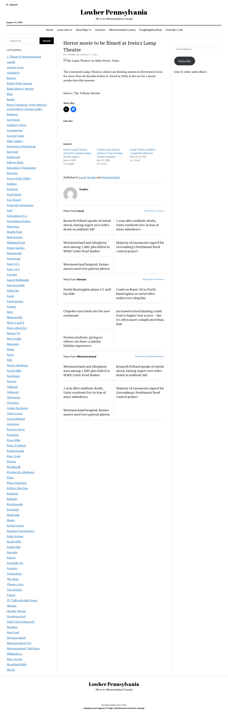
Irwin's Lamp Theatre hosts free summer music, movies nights (77, 153)
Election (12, 173)
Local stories (15, 301)
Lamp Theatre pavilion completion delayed (143, 151)
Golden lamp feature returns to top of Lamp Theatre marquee (110, 153)
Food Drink (14, 194)
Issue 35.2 (13, 269)
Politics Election (17, 488)
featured (12, 189)
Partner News (16, 429)
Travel (11, 595)
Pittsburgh (14, 467)
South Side (13, 547)
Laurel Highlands (18, 280)
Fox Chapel (14, 200)
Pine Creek (13, 456)
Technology (14, 574)
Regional (12, 493)
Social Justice (15, 525)
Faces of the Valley (19, 178)
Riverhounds (15, 504)
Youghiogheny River (150, 30)
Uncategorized (16, 616)
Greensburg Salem (18, 221)
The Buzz (13, 579)
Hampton (13, 226)
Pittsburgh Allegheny (20, 472)
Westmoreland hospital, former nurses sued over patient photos (86, 266)
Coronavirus (14, 130)
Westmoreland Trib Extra (23, 648)
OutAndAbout (16, 419)
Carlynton (13, 120)
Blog (10, 94)
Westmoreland (16, 638)
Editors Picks (15, 162)
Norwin (11, 381)
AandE (11, 62)
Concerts (100, 30)
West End (13, 632)
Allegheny (13, 73)
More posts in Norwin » (154, 279)
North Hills (14, 371)
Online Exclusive (17, 408)
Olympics (13, 403)
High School (14, 237)
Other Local (14, 413)
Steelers (12, 568)
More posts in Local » (154, 210)
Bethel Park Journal (19, 83)
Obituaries (13, 397)
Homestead (14, 253)
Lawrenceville (16, 285)
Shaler (11, 520)
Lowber (11, 307)
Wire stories (14, 659)
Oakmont (13, 392)
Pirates (11, 461)
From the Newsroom (20, 205)
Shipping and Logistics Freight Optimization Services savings (114, 708)
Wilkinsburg (14, 654)
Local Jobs (63, 30)
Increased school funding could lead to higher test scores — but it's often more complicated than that (140, 317)
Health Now (14, 232)
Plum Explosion (17, 483)
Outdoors (13, 424)
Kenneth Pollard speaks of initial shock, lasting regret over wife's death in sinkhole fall (87, 224)
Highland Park (16, 242)
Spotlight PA (15, 563)
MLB (10, 312)
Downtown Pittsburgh (21, 146)
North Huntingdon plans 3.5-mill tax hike (87, 291)
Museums (13, 344)
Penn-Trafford (16, 445)
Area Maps (82, 30)
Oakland (12, 387)
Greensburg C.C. (17, 216)
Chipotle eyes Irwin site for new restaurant (86, 313)
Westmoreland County (122, 30)
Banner (11, 78)
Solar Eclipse (15, 536)
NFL (9, 360)
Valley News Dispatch (20, 622)
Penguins (13, 435)
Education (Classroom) (21, 168)
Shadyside (13, 515)
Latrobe (12, 274)
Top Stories (14, 590)
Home (49, 30)
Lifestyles (13, 290)
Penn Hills (13, 440)
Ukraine (12, 606)
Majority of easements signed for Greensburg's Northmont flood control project (140, 246)
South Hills (14, 542)
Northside (13, 376)
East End (12, 152)
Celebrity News (16, 125)
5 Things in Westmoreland (24, 57)
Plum (10, 477)
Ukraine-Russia (16, 611)
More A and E (15, 323)
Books (10, 99)
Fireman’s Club (174, 30)
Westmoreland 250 (19, 643)
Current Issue (15, 136)
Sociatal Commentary (21, 531)
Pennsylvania (15, 451)
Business (12, 114)
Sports (11, 558)
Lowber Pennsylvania (114, 12)
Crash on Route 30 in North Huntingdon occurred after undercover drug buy (136, 293)
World (11, 670)
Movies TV (13, 333)
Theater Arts (15, 584)
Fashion (12, 184)
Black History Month (20, 89)
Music (10, 349)
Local (10, 296)
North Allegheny (17, 365)
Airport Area (15, 67)
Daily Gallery (15, 141)
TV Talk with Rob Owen (22, 600)
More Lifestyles (17, 328)
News (10, 355)
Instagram (13, 258)
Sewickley (13, 509)
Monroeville (14, 317)
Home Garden (16, 248)
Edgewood (13, 157)
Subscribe (184, 61)
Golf (9, 210)
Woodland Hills (16, 664)
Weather (12, 627)
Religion (12, 499)
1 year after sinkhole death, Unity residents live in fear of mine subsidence (137, 224)
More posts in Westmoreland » (150, 356)
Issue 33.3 (13, 264)
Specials (12, 552)
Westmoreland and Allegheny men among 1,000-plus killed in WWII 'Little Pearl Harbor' (86, 246)
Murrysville (14, 339)
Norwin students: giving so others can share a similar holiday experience (82, 341)
